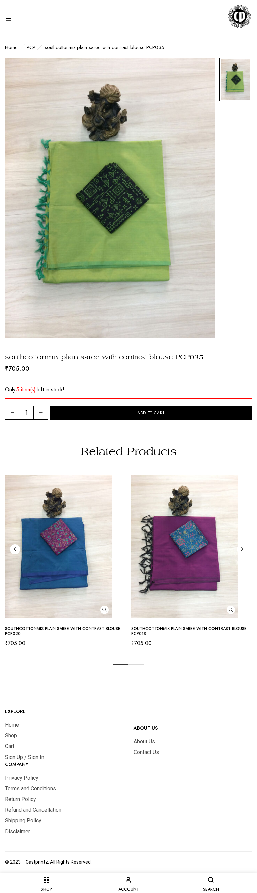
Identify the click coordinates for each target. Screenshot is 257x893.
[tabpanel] (65, 563)
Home (11, 47)
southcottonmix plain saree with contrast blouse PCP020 (62, 631)
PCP (31, 47)
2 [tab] (136, 664)
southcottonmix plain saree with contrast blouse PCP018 (189, 631)
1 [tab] (120, 664)
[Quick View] (104, 610)
